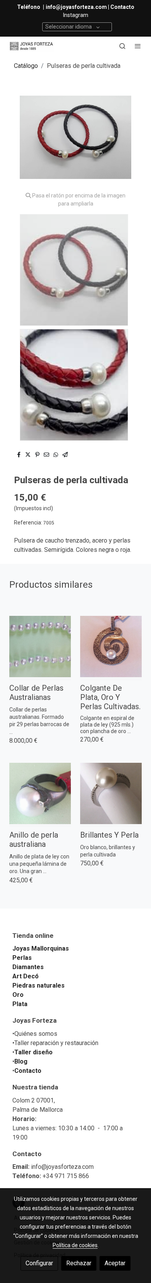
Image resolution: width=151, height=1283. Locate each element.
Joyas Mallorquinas (40, 948)
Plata (19, 1004)
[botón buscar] (122, 45)
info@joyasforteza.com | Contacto (90, 7)
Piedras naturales (38, 985)
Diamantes (28, 967)
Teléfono (29, 7)
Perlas (22, 957)
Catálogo (26, 65)
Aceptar (115, 1263)
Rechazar (78, 1263)
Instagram (75, 15)
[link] (31, 46)
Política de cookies (75, 1245)
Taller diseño (33, 1052)
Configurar (39, 1263)
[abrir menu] (138, 45)
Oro (18, 994)
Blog (20, 1061)
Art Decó (25, 976)
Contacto (27, 1070)
